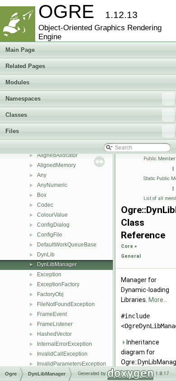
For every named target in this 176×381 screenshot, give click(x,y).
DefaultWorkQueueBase (67, 245)
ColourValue (52, 215)
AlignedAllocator (57, 155)
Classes (16, 115)
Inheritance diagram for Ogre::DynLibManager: (146, 352)
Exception (49, 274)
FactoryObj (50, 294)
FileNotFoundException (66, 304)
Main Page (20, 49)
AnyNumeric (52, 185)
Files (12, 131)
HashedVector (54, 334)
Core (127, 246)
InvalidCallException (62, 354)
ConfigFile (49, 235)
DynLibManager (57, 264)
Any (41, 175)
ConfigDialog (53, 225)
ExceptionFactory (58, 284)
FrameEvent (52, 314)
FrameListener (55, 324)
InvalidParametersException (71, 364)
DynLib (46, 254)
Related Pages (25, 66)
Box (41, 195)
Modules (17, 82)
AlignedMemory (56, 165)
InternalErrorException (64, 344)
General (131, 256)
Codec (45, 205)
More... (157, 299)
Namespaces (23, 98)
